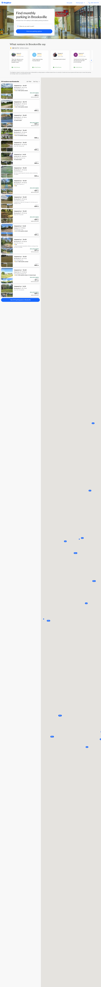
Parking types (79, 2)
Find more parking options (34, 31)
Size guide (69, 2)
